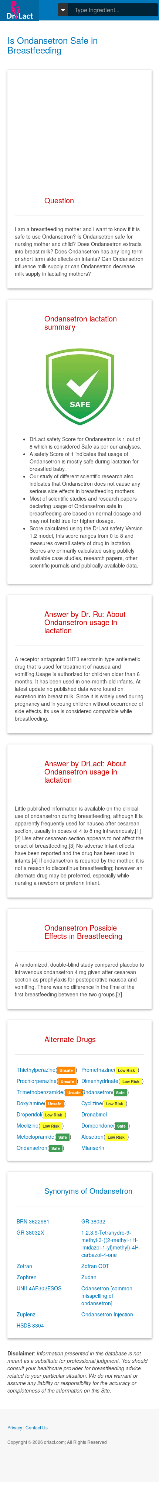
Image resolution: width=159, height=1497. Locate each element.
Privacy (14, 1427)
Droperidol (29, 1114)
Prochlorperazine (37, 1080)
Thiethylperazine (36, 1069)
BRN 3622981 (33, 1221)
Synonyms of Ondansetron (88, 1190)
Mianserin (92, 1147)
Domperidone (97, 1125)
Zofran (24, 1266)
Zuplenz (26, 1314)
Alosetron (92, 1136)
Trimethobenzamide (40, 1092)
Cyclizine (91, 1103)
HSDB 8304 (30, 1325)
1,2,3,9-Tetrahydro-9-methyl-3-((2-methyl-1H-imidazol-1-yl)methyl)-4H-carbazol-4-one (111, 1243)
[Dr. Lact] (19, 10)
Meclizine (27, 1125)
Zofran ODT (95, 1266)
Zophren (27, 1277)
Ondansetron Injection (107, 1314)
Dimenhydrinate (99, 1080)
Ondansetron (96, 1092)
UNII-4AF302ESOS (39, 1288)
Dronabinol (94, 1114)
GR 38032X (30, 1232)
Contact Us (37, 1427)
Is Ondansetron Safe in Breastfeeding (52, 44)
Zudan (89, 1277)
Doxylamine (30, 1103)
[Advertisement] (79, 129)
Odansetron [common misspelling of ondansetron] (106, 1295)
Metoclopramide (35, 1136)
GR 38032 (93, 1221)
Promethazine (97, 1069)
